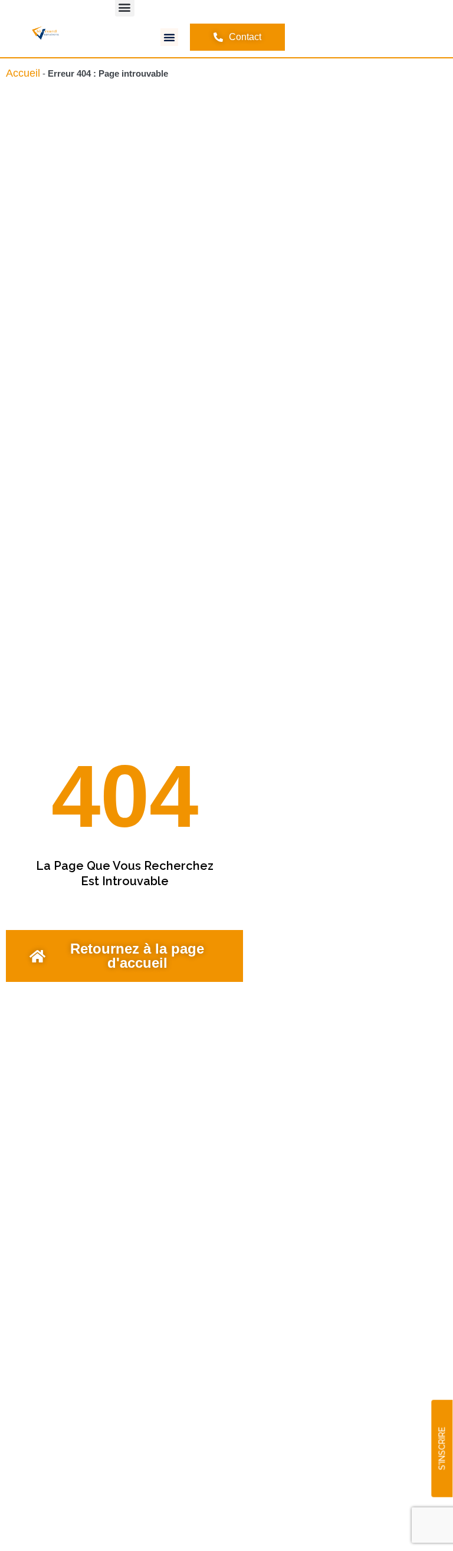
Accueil (23, 73)
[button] (169, 37)
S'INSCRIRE (442, 1448)
